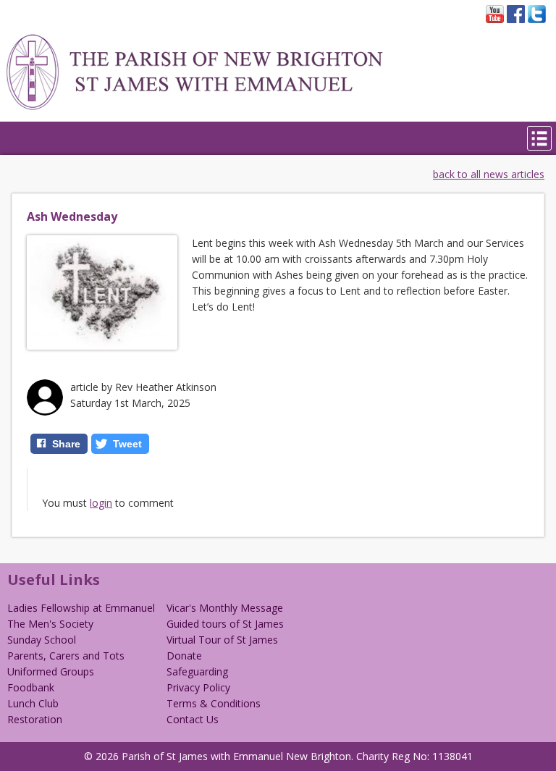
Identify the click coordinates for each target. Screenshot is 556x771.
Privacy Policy (198, 687)
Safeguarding (197, 671)
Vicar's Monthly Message (225, 608)
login (101, 503)
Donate (184, 655)
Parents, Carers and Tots (66, 655)
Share (66, 444)
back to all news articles (488, 174)
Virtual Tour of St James (222, 639)
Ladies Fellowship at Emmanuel (81, 608)
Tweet (127, 444)
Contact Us (193, 719)
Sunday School (41, 639)
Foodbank (30, 687)
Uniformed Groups (50, 671)
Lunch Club (33, 703)
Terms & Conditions (214, 703)
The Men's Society (50, 624)
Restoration (34, 719)
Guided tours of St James (225, 624)
